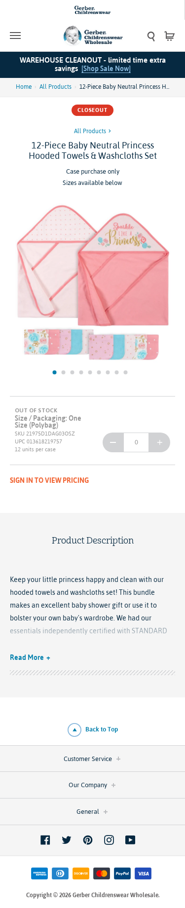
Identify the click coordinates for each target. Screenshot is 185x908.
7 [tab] (108, 372)
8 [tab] (117, 372)
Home (24, 86)
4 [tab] (81, 372)
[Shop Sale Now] (106, 69)
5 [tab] (90, 372)
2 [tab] (64, 372)
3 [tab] (72, 372)
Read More (27, 657)
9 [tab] (126, 372)
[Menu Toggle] (30, 35)
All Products (55, 86)
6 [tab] (99, 372)
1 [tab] (55, 372)
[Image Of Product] (92, 282)
